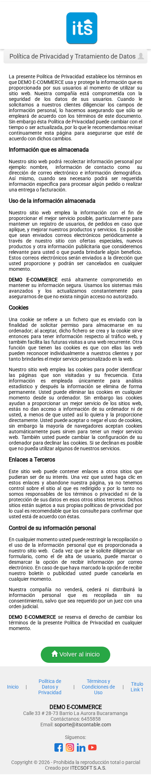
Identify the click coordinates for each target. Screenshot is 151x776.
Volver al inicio (79, 654)
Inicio (13, 687)
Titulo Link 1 (137, 686)
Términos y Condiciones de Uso (98, 686)
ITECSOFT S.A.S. (88, 768)
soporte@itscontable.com (82, 724)
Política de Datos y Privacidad (49, 686)
